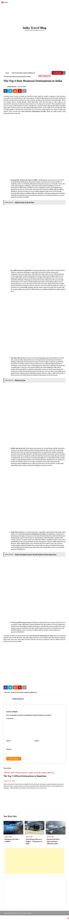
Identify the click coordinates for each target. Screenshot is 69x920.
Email (36, 741)
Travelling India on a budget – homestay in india (34, 841)
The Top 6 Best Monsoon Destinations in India (33, 81)
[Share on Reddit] (15, 91)
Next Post (7, 768)
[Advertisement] (34, 57)
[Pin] (20, 91)
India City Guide (9, 772)
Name (8, 741)
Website (8, 749)
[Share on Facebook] (6, 91)
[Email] (24, 91)
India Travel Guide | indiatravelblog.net (44, 76)
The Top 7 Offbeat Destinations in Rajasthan (25, 776)
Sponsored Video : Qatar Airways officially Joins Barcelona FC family (54, 841)
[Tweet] (10, 91)
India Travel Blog (34, 28)
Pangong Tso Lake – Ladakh (12, 840)
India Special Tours (21, 772)
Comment (10, 718)
